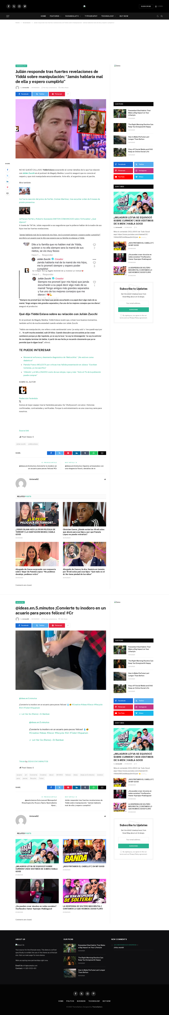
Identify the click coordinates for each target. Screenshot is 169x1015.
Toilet (41, 778)
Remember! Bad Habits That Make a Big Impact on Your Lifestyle (139, 113)
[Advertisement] (84, 44)
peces (25, 778)
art (26, 775)
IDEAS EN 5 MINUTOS (38, 761)
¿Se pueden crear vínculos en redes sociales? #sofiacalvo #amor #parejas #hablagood (140, 257)
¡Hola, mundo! (119, 947)
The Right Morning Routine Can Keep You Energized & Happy (140, 126)
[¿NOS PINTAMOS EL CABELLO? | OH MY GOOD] (120, 246)
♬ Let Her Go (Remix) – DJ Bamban (34, 714)
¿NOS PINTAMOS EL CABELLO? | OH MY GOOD (140, 244)
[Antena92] (84, 6)
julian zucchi (21, 444)
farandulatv (72, 16)
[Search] (161, 16)
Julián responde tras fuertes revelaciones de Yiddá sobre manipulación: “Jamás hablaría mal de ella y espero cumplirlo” (84, 802)
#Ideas (84, 704)
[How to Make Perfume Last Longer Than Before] (120, 140)
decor (51, 775)
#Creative (76, 704)
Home (43, 16)
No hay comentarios (50, 87)
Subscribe (146, 6)
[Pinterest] (7, 187)
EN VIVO (60, 775)
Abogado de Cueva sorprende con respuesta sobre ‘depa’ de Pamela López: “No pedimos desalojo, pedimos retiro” (36, 571)
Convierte (33, 775)
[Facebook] (7, 169)
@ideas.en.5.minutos (28, 698)
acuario (19, 775)
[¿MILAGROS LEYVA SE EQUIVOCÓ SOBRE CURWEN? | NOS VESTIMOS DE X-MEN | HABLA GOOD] (133, 203)
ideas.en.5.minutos (87, 775)
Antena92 (25, 87)
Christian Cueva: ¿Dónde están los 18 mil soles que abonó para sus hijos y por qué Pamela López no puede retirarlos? (83, 532)
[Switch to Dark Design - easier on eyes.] (157, 16)
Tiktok (22, 761)
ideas (76, 775)
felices (68, 775)
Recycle (33, 778)
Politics (70, 1001)
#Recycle (98, 704)
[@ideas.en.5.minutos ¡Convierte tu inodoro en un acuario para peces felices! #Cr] (61, 660)
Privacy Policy (134, 318)
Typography (91, 16)
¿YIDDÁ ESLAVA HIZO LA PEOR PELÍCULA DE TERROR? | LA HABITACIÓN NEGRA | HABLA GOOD (35, 532)
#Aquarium (35, 708)
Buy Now (124, 16)
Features (54, 16)
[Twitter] (7, 175)
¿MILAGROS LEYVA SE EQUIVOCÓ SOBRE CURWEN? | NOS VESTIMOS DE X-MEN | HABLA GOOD (133, 220)
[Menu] (7, 16)
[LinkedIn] (7, 181)
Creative (43, 775)
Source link (24, 430)
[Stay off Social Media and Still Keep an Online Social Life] (120, 152)
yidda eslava (33, 444)
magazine (118, 213)
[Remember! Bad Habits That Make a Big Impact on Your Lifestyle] (120, 113)
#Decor (90, 704)
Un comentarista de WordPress (125, 945)
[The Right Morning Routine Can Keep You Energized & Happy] (120, 127)
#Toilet (27, 708)
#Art (21, 708)
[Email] (7, 193)
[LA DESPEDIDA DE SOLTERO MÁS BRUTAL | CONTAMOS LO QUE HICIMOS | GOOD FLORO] (120, 270)
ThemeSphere (97, 1007)
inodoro (100, 775)
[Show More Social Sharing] (68, 94)
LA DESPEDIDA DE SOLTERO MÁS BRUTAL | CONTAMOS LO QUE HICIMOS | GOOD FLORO (140, 270)
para (18, 778)
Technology (107, 16)
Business (81, 1001)
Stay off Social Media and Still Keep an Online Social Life (140, 150)
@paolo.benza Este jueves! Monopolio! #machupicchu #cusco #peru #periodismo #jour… (39, 802)
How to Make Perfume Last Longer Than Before (138, 138)
